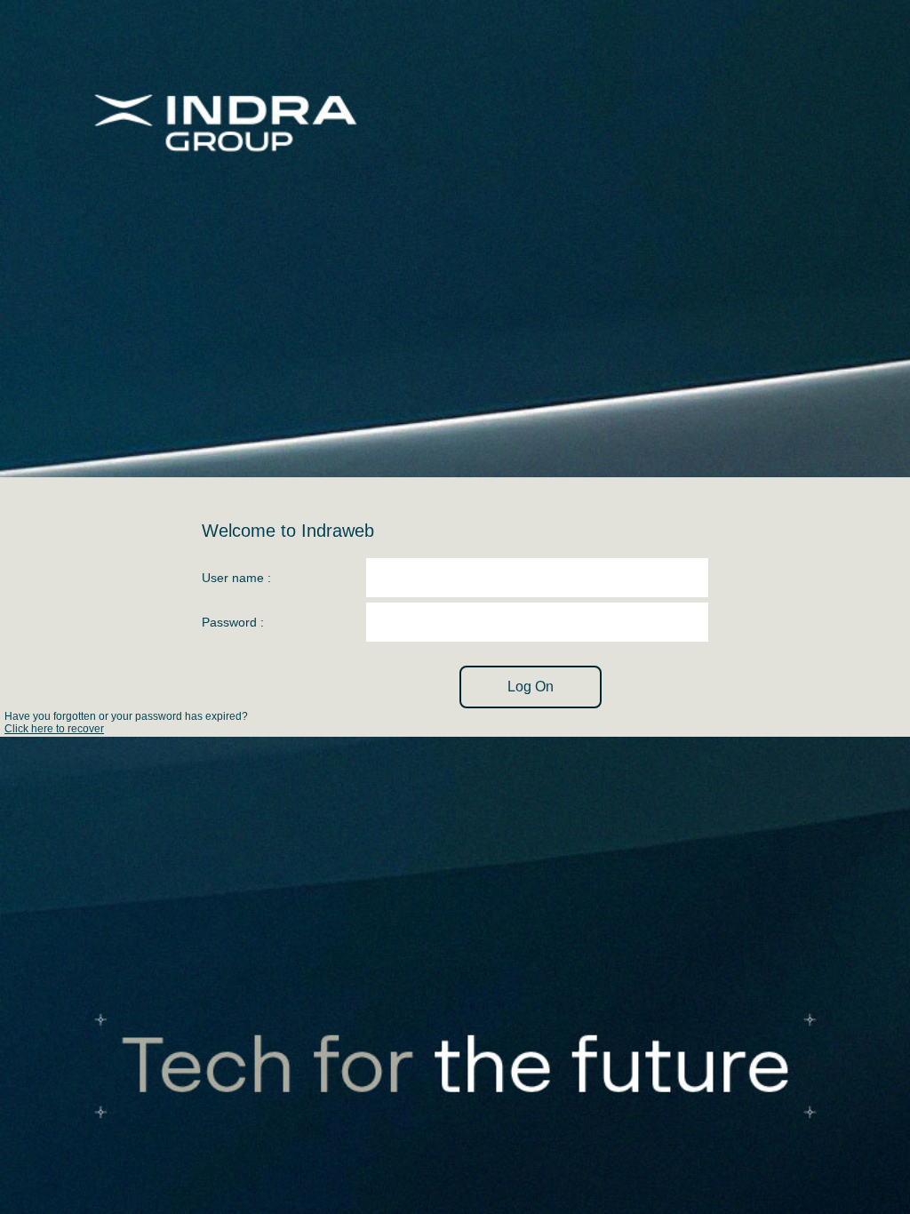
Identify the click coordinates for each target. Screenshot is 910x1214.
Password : (233, 622)
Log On (530, 686)
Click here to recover (54, 729)
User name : (236, 578)
